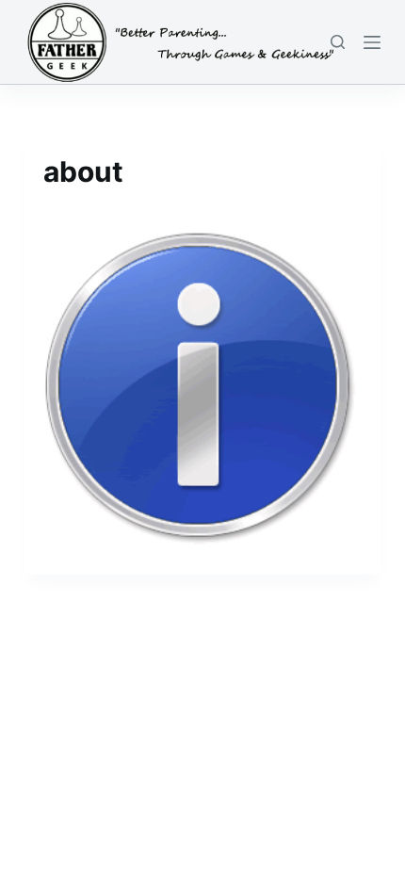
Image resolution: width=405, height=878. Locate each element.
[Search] (338, 42)
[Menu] (372, 42)
